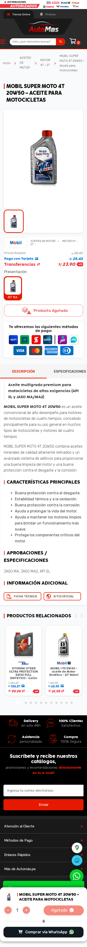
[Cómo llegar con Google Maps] (77, 848)
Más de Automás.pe (20, 869)
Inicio (6, 63)
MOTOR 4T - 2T (45, 62)
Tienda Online (21, 14)
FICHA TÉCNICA (25, 596)
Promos (50, 14)
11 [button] (72, 703)
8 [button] (56, 703)
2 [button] (26, 703)
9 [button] (61, 703)
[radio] (13, 288)
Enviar (43, 805)
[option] (43, 156)
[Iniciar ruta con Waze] (77, 860)
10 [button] (67, 703)
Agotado (59, 910)
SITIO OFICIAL (63, 596)
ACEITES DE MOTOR (25, 62)
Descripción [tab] (23, 371)
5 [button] (41, 703)
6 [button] (46, 703)
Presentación (15, 272)
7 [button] (51, 703)
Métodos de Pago (18, 840)
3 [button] (31, 703)
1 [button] (18, 703)
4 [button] (36, 703)
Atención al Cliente (19, 826)
